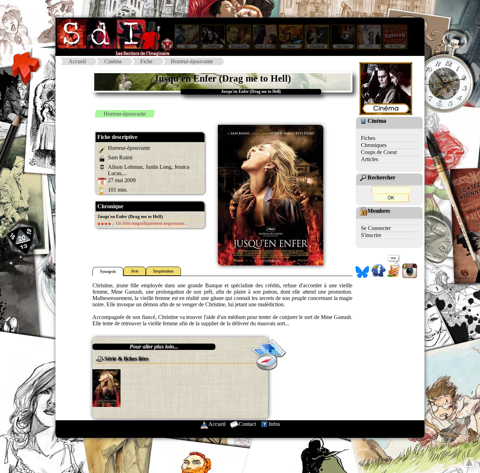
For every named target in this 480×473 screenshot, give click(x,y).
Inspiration (163, 271)
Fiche (146, 61)
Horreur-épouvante (192, 61)
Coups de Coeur (379, 152)
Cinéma (113, 61)
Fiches (368, 138)
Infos (274, 424)
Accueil (77, 61)
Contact (247, 424)
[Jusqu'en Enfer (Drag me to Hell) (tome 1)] (106, 387)
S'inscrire (371, 235)
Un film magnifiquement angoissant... (151, 223)
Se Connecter (376, 228)
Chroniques (374, 145)
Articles (369, 159)
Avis (134, 271)
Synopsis (108, 271)
